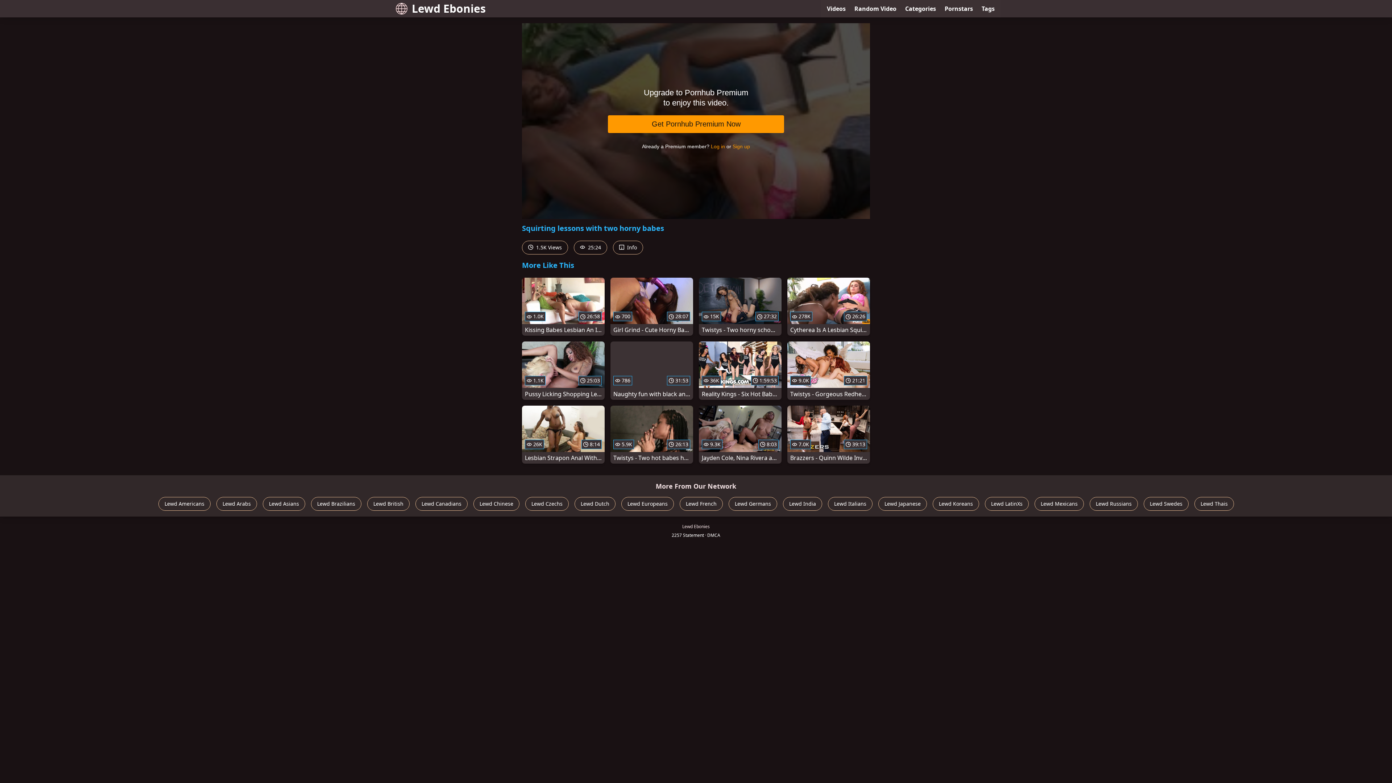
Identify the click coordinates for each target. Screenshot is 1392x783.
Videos (836, 9)
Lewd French (701, 503)
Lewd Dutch (595, 503)
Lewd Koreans (956, 503)
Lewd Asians (284, 503)
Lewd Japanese (902, 503)
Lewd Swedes (1166, 503)
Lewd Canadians (441, 503)
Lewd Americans (184, 503)
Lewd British (388, 503)
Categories (920, 9)
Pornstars (959, 9)
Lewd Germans (753, 503)
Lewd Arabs (237, 503)
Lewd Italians (850, 503)
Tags (988, 9)
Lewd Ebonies (449, 8)
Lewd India (802, 503)
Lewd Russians (1114, 503)
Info (631, 247)
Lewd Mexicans (1059, 503)
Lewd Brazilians (336, 503)
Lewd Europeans (647, 503)
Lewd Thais (1214, 503)
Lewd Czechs (547, 503)
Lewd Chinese (496, 503)
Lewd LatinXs (1007, 503)
